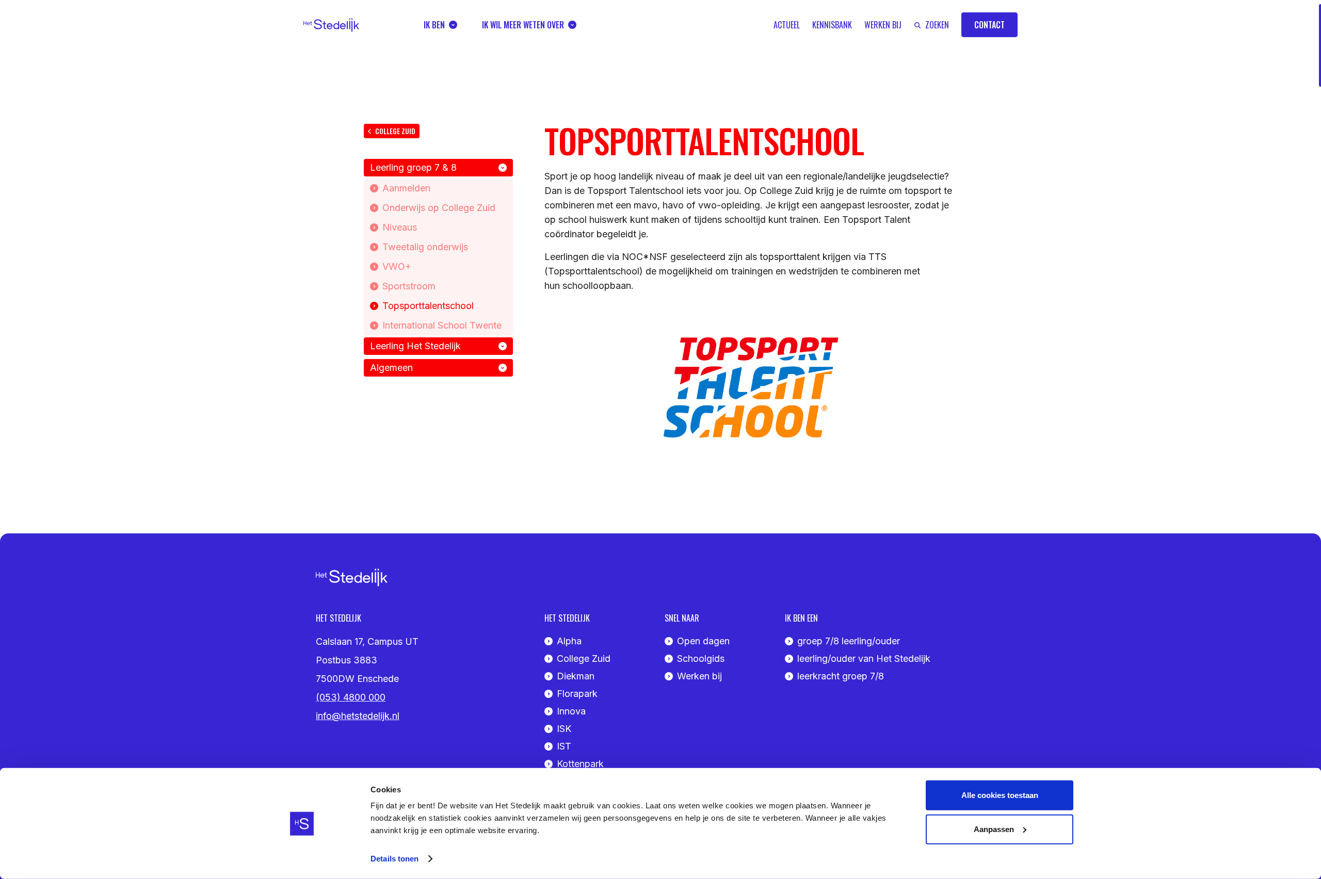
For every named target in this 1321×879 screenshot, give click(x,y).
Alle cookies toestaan (999, 795)
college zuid (395, 130)
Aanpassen (994, 828)
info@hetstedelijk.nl (357, 715)
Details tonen (394, 858)
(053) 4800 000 (350, 697)
